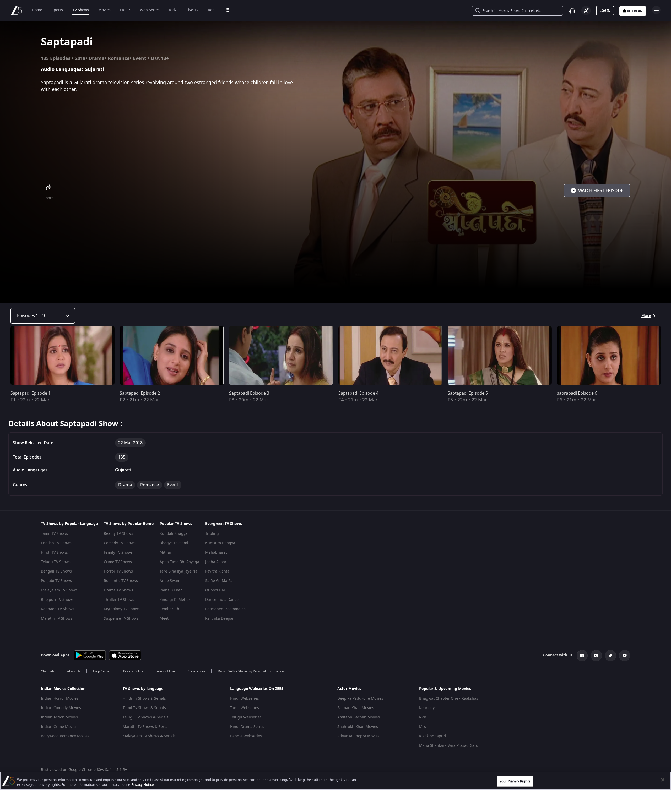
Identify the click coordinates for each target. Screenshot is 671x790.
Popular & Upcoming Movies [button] (445, 688)
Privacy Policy (133, 671)
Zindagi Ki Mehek (175, 599)
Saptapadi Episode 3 (249, 393)
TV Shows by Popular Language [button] (69, 523)
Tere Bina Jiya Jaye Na (178, 571)
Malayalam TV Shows (59, 590)
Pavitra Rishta (217, 571)
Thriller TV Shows (119, 599)
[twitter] (610, 655)
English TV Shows (56, 543)
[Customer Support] (572, 11)
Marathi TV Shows (56, 618)
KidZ (173, 10)
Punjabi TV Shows (56, 581)
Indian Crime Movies (59, 726)
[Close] (662, 780)
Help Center (102, 671)
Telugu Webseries (246, 717)
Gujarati (123, 470)
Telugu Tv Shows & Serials (146, 717)
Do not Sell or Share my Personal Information (251, 671)
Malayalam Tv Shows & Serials (149, 736)
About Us (73, 671)
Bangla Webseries (246, 736)
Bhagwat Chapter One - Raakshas (448, 698)
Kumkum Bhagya (220, 543)
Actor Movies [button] (349, 688)
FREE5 (125, 10)
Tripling (212, 533)
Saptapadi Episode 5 (468, 393)
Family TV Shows (118, 552)
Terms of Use (165, 671)
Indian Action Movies (59, 717)
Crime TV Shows (118, 562)
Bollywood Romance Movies (65, 736)
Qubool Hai (215, 590)
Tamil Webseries (244, 708)
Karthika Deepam (220, 618)
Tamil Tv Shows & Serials (144, 708)
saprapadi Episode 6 (577, 393)
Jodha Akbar (215, 562)
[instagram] (596, 655)
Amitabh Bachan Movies (358, 717)
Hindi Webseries (244, 698)
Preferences (196, 671)
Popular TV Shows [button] (176, 523)
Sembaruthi (170, 609)
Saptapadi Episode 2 (140, 393)
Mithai (165, 552)
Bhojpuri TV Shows (57, 599)
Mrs (422, 726)
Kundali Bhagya (173, 533)
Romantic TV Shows (121, 581)
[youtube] (624, 655)
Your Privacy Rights (515, 781)
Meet (164, 618)
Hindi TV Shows (54, 552)
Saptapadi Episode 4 (358, 393)
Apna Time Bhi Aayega (179, 562)
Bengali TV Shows (56, 571)
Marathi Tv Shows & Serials (146, 726)
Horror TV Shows (118, 571)
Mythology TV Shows (122, 609)
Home (37, 10)
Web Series (150, 10)
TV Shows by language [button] (143, 688)
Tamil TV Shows (54, 533)
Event (139, 58)
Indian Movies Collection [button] (63, 688)
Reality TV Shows (118, 533)
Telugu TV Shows (56, 562)
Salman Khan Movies (355, 708)
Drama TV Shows (118, 590)
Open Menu (656, 10)
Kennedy (427, 708)
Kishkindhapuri (432, 736)
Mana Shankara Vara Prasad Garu (448, 745)
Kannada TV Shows (57, 609)
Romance (119, 58)
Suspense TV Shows (121, 618)
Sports (57, 10)
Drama (97, 58)
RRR (422, 717)
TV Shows (80, 10)
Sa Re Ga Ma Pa (218, 581)
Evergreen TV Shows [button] (223, 523)
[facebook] (582, 655)
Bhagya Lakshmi (174, 543)
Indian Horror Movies (59, 698)
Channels (48, 671)
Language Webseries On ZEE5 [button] (256, 688)
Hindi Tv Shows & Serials (144, 698)
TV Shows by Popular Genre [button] (129, 523)
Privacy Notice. (142, 784)
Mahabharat (216, 552)
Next (665, 356)
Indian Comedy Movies (61, 708)
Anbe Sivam (170, 581)
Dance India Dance (222, 599)
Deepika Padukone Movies (360, 698)
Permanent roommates (225, 609)
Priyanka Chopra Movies (358, 736)
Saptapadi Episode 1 (30, 393)
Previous (5, 356)
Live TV (192, 10)
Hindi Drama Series (247, 726)
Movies (104, 10)
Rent (212, 10)
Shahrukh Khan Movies (357, 726)
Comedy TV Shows (120, 543)
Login (605, 10)
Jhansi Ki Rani (172, 590)
